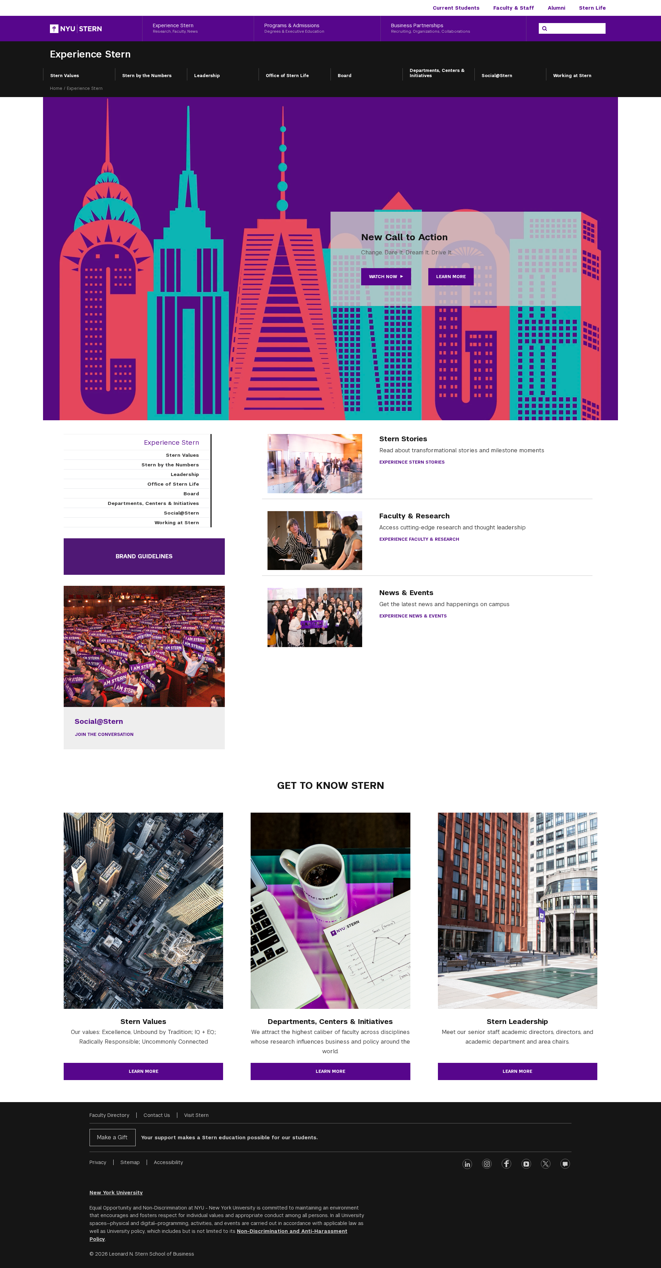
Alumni (556, 8)
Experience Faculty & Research (419, 539)
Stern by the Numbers (146, 75)
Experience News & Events (413, 616)
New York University (116, 1193)
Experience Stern (90, 54)
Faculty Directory (109, 1115)
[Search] (544, 28)
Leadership (207, 75)
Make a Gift (112, 1137)
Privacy (98, 1162)
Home (56, 88)
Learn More (451, 276)
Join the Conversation (104, 734)
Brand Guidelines (144, 556)
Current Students (456, 8)
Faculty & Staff (513, 8)
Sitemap (130, 1162)
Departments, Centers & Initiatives (437, 73)
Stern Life (592, 8)
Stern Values (64, 75)
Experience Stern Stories (412, 462)
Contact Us (157, 1115)
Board (345, 75)
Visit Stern (196, 1115)
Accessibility (168, 1162)
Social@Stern (497, 75)
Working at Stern (572, 75)
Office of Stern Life (287, 75)
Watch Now (383, 276)
